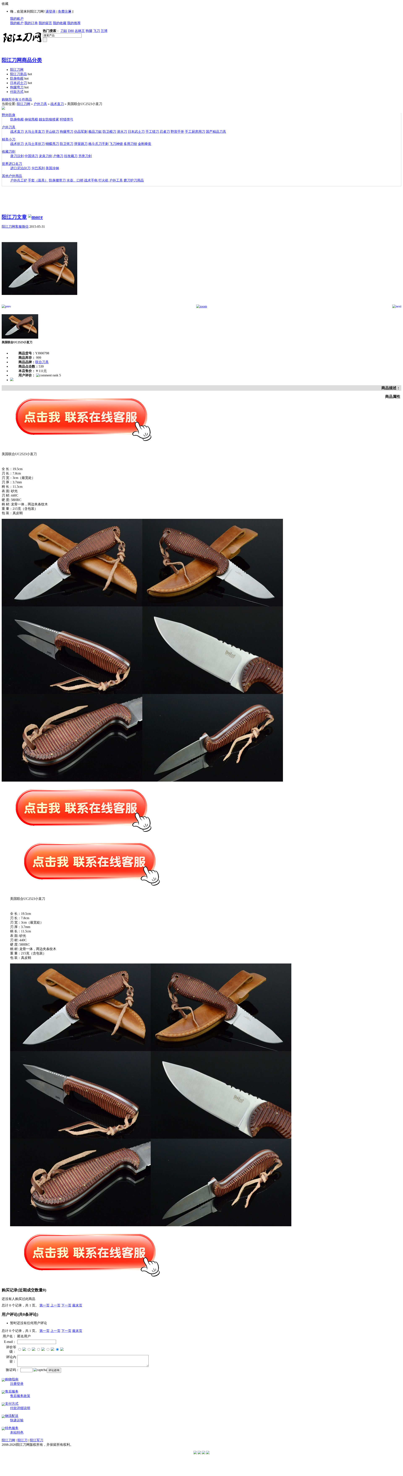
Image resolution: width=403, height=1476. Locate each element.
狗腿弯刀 (17, 87)
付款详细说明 (20, 1408)
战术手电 (91, 180)
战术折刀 (17, 144)
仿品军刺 (81, 131)
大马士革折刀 (35, 144)
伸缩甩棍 (31, 119)
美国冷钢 (52, 168)
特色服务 (11, 1428)
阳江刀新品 (18, 74)
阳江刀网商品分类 (22, 60)
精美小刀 (8, 139)
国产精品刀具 (216, 131)
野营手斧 (177, 131)
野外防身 (8, 115)
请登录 (51, 11)
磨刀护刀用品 (134, 180)
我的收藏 (59, 23)
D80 (71, 31)
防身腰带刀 (57, 180)
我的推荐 (74, 23)
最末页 (77, 1305)
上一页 (55, 1305)
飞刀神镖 (116, 144)
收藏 (5, 3)
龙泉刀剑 (45, 156)
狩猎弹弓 (66, 119)
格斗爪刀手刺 (98, 144)
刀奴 (63, 31)
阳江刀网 (17, 69)
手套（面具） (38, 180)
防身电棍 (17, 78)
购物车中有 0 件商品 (17, 99)
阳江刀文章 (14, 217)
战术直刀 (57, 104)
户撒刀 (58, 156)
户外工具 (116, 180)
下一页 (66, 1305)
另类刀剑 (85, 156)
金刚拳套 (144, 144)
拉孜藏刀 (70, 156)
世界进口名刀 (12, 164)
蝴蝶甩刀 (52, 144)
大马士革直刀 (35, 131)
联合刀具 (42, 362)
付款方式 (17, 91)
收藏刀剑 (8, 151)
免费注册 (64, 11)
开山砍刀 (52, 131)
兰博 (104, 31)
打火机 (103, 180)
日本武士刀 (18, 83)
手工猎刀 (152, 131)
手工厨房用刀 (195, 131)
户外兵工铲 (18, 180)
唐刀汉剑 (17, 156)
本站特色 (17, 1432)
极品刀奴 (95, 131)
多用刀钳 (130, 144)
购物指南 (11, 1379)
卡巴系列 (38, 168)
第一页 (44, 1305)
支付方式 (11, 1403)
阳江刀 (22, 1440)
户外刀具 (40, 104)
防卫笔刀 (66, 144)
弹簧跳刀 (81, 144)
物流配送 (11, 1416)
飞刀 (96, 31)
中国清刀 (31, 156)
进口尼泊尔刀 (20, 168)
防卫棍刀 (109, 131)
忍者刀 (165, 131)
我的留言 (45, 23)
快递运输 (17, 1420)
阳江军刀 (36, 1440)
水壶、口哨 (75, 180)
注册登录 (17, 1383)
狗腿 (89, 31)
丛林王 (80, 31)
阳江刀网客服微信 (15, 226)
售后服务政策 (20, 1396)
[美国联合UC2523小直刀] (39, 303)
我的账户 (17, 18)
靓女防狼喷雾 (49, 119)
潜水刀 (122, 131)
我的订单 (31, 23)
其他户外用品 (12, 176)
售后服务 (11, 1391)
